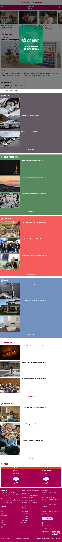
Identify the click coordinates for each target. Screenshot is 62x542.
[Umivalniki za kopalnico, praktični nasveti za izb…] (10, 324)
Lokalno (3, 508)
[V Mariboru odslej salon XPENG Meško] (10, 138)
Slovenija (3, 509)
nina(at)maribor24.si (46, 515)
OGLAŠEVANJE (47, 519)
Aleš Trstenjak (24, 520)
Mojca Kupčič (24, 515)
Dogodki (3, 527)
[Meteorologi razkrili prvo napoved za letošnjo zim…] (10, 369)
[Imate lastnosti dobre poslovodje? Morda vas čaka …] (10, 229)
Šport (2, 513)
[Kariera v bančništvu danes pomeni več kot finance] (10, 262)
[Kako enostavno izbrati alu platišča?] (10, 122)
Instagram (46, 528)
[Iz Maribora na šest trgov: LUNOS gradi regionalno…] (10, 245)
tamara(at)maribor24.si (47, 499)
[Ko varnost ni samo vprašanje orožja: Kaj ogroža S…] (10, 200)
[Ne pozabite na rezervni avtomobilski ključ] (10, 106)
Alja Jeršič (23, 522)
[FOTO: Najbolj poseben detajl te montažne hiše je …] (10, 307)
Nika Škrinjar (24, 516)
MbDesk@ (23, 507)
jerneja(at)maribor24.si (47, 508)
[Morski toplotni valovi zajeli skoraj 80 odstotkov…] (10, 184)
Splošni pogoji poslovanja (43, 538)
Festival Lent (4, 524)
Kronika (3, 511)
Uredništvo (24, 505)
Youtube (46, 531)
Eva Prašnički (24, 518)
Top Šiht (3, 526)
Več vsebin (31, 149)
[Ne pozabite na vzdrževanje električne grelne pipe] (10, 291)
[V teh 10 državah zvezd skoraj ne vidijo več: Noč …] (10, 167)
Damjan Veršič (25, 513)
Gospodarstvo (4, 515)
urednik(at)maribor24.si (27, 497)
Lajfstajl (3, 520)
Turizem (3, 522)
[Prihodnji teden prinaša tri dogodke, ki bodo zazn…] (10, 385)
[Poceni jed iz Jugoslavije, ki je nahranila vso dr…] (10, 431)
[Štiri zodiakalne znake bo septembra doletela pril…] (10, 414)
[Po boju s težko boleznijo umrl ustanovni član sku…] (10, 352)
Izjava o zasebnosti (56, 538)
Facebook (46, 523)
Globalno (3, 517)
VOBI (2, 540)
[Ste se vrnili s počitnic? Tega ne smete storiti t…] (10, 447)
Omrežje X (47, 525)
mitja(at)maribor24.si (33, 502)
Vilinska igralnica (13, 90)
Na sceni (3, 518)
